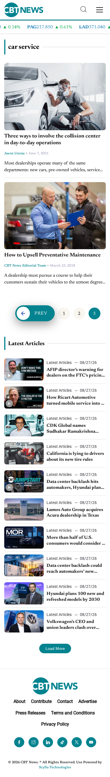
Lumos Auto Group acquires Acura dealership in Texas (75, 513)
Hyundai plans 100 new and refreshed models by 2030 (75, 597)
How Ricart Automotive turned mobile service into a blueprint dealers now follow (76, 401)
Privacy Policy (55, 724)
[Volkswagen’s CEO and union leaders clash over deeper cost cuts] (24, 621)
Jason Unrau (14, 153)
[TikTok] (62, 742)
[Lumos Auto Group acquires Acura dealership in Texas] (24, 509)
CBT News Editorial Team (25, 265)
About (19, 701)
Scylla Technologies (55, 767)
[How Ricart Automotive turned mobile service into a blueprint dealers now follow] (24, 397)
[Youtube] (91, 742)
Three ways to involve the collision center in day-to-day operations (52, 140)
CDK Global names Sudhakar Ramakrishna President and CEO (71, 429)
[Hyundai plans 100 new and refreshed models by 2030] (24, 593)
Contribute (41, 701)
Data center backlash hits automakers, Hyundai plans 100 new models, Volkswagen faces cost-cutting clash (75, 485)
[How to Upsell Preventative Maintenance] (55, 215)
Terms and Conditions (73, 713)
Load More (55, 648)
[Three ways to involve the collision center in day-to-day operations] (55, 96)
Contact (65, 701)
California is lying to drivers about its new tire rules (75, 456)
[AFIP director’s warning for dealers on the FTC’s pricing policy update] (24, 369)
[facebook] (19, 742)
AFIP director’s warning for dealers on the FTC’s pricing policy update (75, 373)
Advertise (87, 701)
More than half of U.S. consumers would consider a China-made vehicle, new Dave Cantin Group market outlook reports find (75, 541)
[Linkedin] (48, 742)
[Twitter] (77, 742)
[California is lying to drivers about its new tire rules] (24, 453)
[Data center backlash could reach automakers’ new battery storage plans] (24, 565)
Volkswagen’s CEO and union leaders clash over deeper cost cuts (71, 625)
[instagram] (33, 742)
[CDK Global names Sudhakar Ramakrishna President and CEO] (24, 425)
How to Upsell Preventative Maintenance (52, 255)
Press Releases (30, 713)
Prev (40, 313)
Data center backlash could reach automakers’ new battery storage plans (74, 569)
